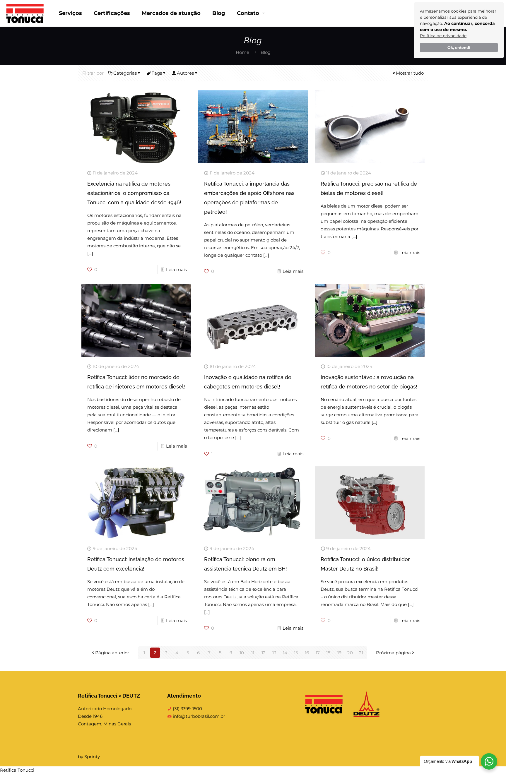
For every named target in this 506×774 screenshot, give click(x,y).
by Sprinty (89, 756)
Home (242, 52)
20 (350, 652)
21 (361, 652)
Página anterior (112, 652)
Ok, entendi (458, 47)
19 (339, 652)
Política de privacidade (443, 35)
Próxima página (393, 652)
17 (318, 652)
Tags (157, 73)
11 (252, 652)
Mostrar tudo (410, 73)
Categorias (125, 73)
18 (328, 652)
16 (307, 652)
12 (263, 652)
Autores (185, 73)
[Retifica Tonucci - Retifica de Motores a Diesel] (25, 13)
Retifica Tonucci (17, 770)
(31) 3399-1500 (187, 708)
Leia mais (176, 269)
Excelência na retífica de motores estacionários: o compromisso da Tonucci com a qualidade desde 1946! (134, 193)
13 (274, 652)
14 (285, 652)
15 (296, 652)
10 (242, 652)
